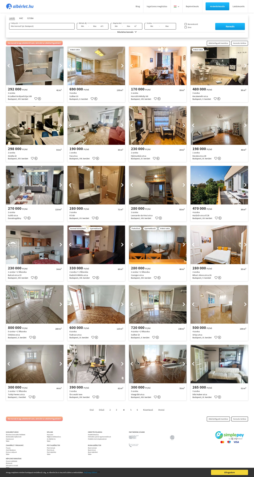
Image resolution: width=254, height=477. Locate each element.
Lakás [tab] (12, 18)
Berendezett (193, 24)
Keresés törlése (239, 43)
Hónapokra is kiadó (12, 465)
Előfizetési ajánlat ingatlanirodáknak (99, 437)
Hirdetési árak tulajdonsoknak (97, 439)
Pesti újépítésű (51, 452)
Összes (8, 448)
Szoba (149, 23)
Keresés (230, 26)
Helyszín (14, 23)
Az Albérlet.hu (51, 439)
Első (92, 409)
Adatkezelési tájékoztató (13, 437)
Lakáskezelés (239, 6)
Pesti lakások (51, 448)
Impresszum (10, 439)
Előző (101, 409)
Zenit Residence (11, 450)
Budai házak (92, 450)
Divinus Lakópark (11, 452)
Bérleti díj (83, 23)
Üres (189, 27)
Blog (138, 6)
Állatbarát (9, 463)
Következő (148, 409)
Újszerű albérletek (11, 461)
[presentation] (8, 66)
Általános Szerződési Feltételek (15, 435)
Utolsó (161, 409)
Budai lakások (92, 448)
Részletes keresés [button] (125, 32)
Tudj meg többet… (91, 472)
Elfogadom (229, 472)
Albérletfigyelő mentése (218, 43)
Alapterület (117, 23)
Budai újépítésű (93, 452)
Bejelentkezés (192, 6)
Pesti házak (50, 450)
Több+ (7, 441)
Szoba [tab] (30, 18)
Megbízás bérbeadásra (54, 437)
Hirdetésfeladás (217, 6)
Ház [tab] (21, 18)
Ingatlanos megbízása (157, 6)
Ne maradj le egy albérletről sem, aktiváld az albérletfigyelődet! (34, 43)
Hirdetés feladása (93, 435)
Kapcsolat (50, 435)
